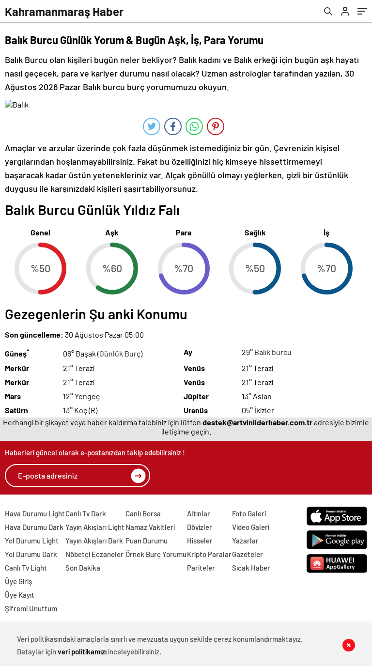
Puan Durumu (146, 540)
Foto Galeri (249, 513)
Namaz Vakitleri (150, 527)
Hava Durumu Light (35, 513)
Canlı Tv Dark (85, 513)
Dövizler (199, 527)
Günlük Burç (119, 353)
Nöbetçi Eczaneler (94, 554)
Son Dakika (82, 567)
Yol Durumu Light (32, 540)
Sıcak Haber (251, 567)
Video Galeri (250, 527)
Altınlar (198, 513)
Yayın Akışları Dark (94, 540)
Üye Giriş (18, 581)
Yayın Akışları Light (94, 527)
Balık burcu (273, 351)
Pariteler (201, 567)
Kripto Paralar (209, 554)
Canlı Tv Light (26, 567)
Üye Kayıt (19, 594)
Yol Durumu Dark (31, 554)
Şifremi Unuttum (31, 608)
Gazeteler (247, 554)
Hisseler (200, 540)
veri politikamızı (82, 651)
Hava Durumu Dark (34, 527)
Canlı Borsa (143, 513)
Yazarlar (245, 540)
